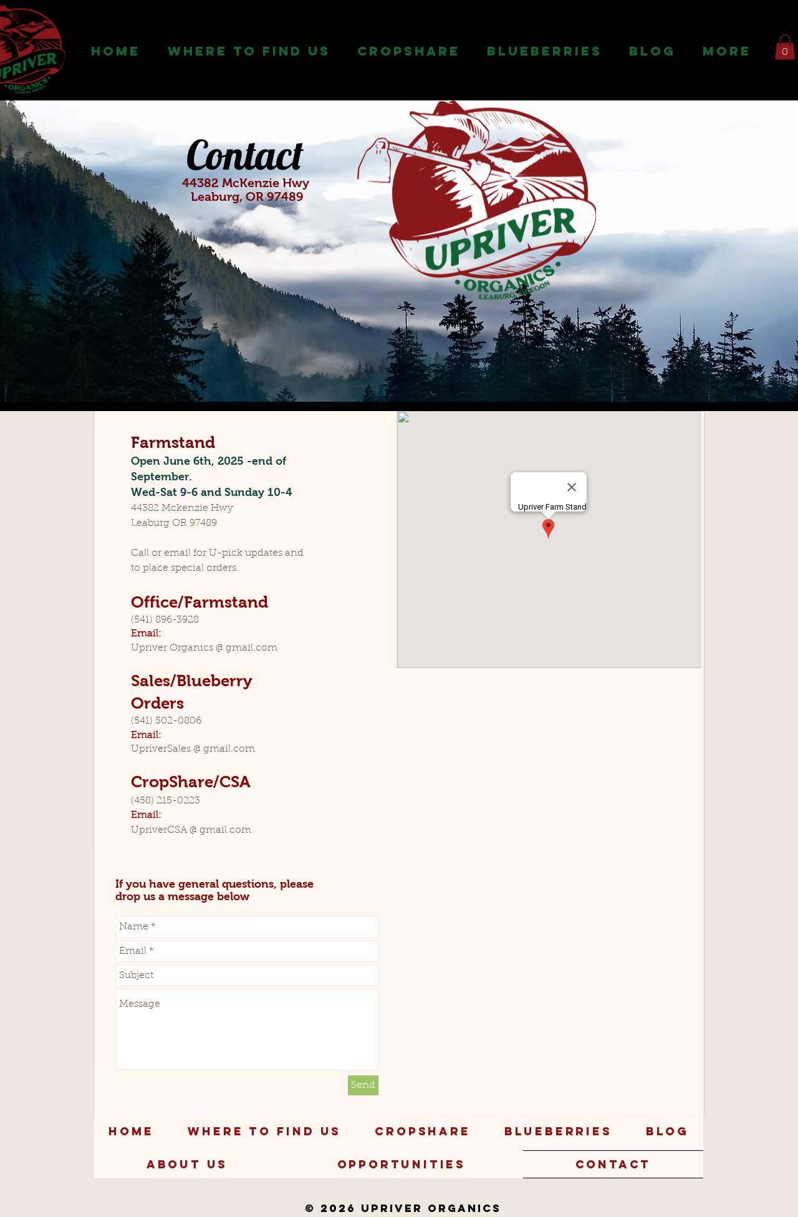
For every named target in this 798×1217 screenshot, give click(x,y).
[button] (249, 51)
